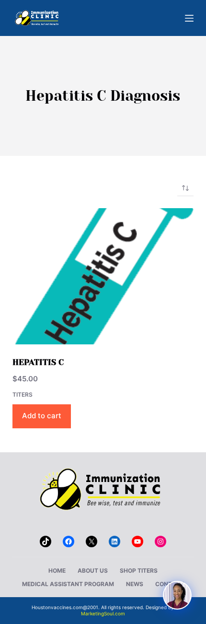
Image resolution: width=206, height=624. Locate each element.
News (134, 584)
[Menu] (189, 18)
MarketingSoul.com (103, 613)
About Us (93, 570)
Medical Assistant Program (68, 584)
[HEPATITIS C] (103, 276)
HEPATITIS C (38, 362)
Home (57, 570)
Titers (22, 394)
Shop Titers (139, 570)
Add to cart (41, 415)
